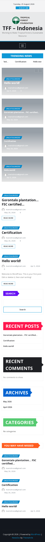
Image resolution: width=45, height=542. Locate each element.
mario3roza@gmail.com (18, 88)
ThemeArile (28, 537)
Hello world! (12, 83)
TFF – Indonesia (23, 28)
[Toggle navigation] (22, 45)
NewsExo (16, 537)
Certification (10, 141)
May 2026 (7, 401)
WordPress (35, 534)
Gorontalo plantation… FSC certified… (21, 112)
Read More (8, 218)
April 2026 (7, 407)
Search (10, 293)
